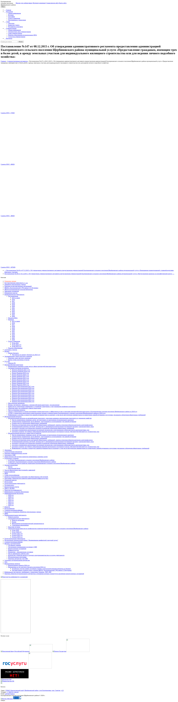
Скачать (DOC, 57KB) (8, 113)
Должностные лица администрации (19, 32)
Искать (21, 41)
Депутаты (11, 23)
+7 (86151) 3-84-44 (12, 692)
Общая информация (14, 13)
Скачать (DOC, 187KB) (8, 267)
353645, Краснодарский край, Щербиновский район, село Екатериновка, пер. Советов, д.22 (34, 690)
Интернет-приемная (39, 3)
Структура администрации (16, 37)
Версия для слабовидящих (24, 3)
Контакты (9, 38)
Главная (8, 10)
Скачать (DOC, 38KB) (8, 216)
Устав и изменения (14, 18)
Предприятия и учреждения (17, 20)
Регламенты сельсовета (15, 26)
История (11, 15)
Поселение (9, 11)
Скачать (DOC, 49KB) (8, 164)
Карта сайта (62, 3)
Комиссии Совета (13, 25)
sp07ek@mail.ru (10, 694)
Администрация (11, 28)
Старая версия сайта (52, 3)
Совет (8, 21)
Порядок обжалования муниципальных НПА (22, 35)
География (11, 16)
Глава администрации (15, 33)
